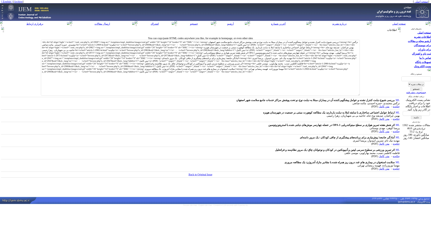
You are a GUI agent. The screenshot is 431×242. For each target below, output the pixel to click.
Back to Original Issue (200, 174)
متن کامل (384, 106)
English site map (205, 205)
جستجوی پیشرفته (416, 92)
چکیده (396, 106)
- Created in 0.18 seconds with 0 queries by (230, 205)
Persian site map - (190, 205)
